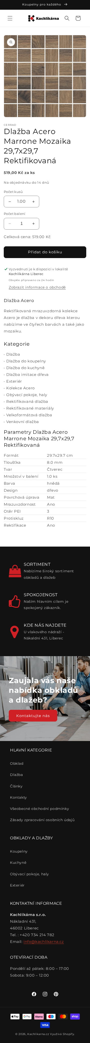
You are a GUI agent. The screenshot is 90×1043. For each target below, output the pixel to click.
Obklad (17, 763)
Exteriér (14, 381)
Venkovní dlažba (22, 421)
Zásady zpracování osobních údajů (42, 820)
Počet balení (15, 214)
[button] (10, 18)
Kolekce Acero (20, 388)
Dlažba (13, 354)
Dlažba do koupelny (26, 361)
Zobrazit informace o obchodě (37, 287)
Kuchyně (18, 862)
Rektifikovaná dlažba (27, 401)
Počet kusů (13, 192)
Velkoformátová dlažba (29, 415)
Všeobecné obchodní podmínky (39, 808)
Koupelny (19, 851)
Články (16, 786)
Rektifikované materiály (30, 408)
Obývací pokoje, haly (26, 394)
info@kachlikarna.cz (44, 941)
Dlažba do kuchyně (25, 367)
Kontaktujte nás (33, 715)
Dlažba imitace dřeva (27, 374)
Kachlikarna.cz (38, 1034)
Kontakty (18, 797)
